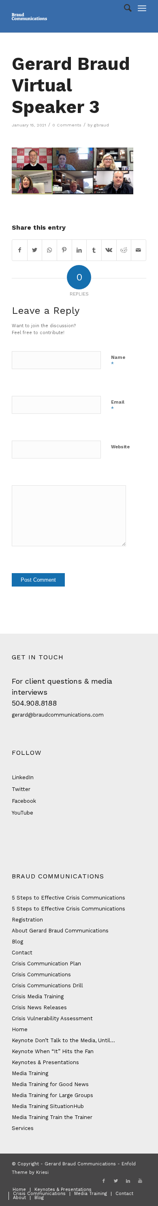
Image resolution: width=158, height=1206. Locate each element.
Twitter (21, 789)
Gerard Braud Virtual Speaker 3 (71, 85)
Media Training (30, 1073)
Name (118, 361)
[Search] (124, 8)
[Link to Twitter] (116, 1181)
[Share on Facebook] (19, 250)
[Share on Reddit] (124, 250)
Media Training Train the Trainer (52, 1117)
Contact (22, 953)
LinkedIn (23, 777)
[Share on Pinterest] (64, 250)
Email (117, 406)
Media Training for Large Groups (52, 1095)
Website (120, 447)
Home (20, 1029)
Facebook (24, 801)
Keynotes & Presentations (45, 1062)
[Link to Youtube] (140, 1181)
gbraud (101, 125)
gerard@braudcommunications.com (58, 715)
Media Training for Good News (50, 1084)
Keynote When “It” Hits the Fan (53, 1051)
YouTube (22, 813)
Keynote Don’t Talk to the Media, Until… (63, 1040)
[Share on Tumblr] (94, 250)
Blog (17, 942)
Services (23, 1128)
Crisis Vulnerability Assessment (52, 1018)
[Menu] (142, 8)
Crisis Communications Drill (47, 985)
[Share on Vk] (109, 250)
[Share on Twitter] (35, 250)
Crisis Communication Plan (46, 963)
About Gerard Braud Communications (60, 931)
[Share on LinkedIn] (79, 250)
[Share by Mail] (138, 250)
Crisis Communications (41, 974)
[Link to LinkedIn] (128, 1181)
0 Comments (66, 125)
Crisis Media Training (38, 996)
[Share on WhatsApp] (49, 250)
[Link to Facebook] (104, 1181)
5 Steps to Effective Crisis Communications (68, 898)
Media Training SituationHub (48, 1106)
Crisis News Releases (39, 1007)
